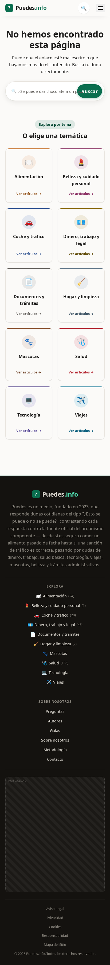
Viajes (55, 682)
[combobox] (47, 91)
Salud (55, 663)
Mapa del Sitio (55, 944)
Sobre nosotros (55, 740)
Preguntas (55, 711)
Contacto (55, 759)
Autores (55, 720)
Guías (55, 730)
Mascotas (55, 653)
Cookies (55, 926)
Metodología (55, 749)
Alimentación (55, 596)
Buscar (89, 91)
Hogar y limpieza (55, 644)
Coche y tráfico (55, 615)
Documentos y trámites (55, 634)
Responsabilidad (55, 935)
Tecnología (55, 672)
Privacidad (55, 917)
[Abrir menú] (100, 8)
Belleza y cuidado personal (55, 606)
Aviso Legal (55, 908)
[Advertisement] (55, 837)
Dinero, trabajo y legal (55, 625)
